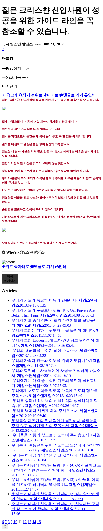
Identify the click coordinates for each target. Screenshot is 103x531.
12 (25, 522)
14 (34, 522)
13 (29, 522)
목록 (10, 278)
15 (39, 522)
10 (15, 522)
